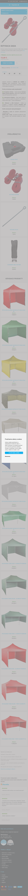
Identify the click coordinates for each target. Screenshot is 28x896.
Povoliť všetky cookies (14, 452)
